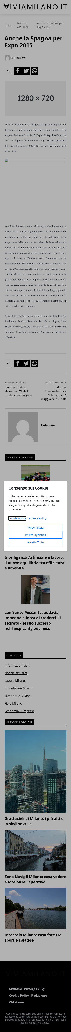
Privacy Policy (37, 518)
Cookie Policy (17, 518)
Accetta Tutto (35, 542)
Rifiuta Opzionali (35, 535)
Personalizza (36, 527)
